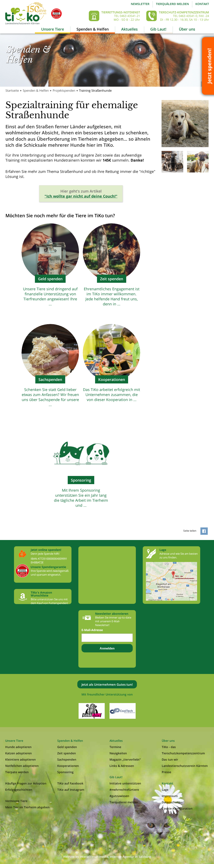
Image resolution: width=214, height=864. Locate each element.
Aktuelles (129, 29)
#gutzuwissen (119, 796)
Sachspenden (66, 759)
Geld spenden (67, 747)
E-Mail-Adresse (92, 630)
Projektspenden (64, 90)
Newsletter (140, 4)
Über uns (187, 29)
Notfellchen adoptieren (22, 766)
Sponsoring (65, 772)
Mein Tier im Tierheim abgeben (27, 807)
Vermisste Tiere (16, 801)
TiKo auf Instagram (70, 790)
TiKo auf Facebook (70, 783)
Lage (165, 790)
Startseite (12, 90)
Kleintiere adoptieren (20, 759)
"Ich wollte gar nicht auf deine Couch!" (81, 196)
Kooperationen (68, 766)
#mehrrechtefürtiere (124, 790)
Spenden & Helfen (92, 29)
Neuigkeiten (118, 753)
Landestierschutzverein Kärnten (185, 766)
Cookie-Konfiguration (177, 808)
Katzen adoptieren (18, 753)
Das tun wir (170, 759)
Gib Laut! (158, 29)
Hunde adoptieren (18, 747)
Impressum (170, 796)
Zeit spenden (66, 753)
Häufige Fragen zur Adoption (25, 783)
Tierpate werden (17, 772)
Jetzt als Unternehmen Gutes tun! (107, 684)
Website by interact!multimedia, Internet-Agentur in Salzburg (107, 857)
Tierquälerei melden (172, 4)
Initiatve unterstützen (125, 783)
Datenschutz (171, 802)
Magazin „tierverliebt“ (125, 759)
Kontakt (202, 4)
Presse (166, 772)
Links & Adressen (122, 766)
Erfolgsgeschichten (18, 790)
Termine (115, 747)
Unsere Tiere (52, 29)
